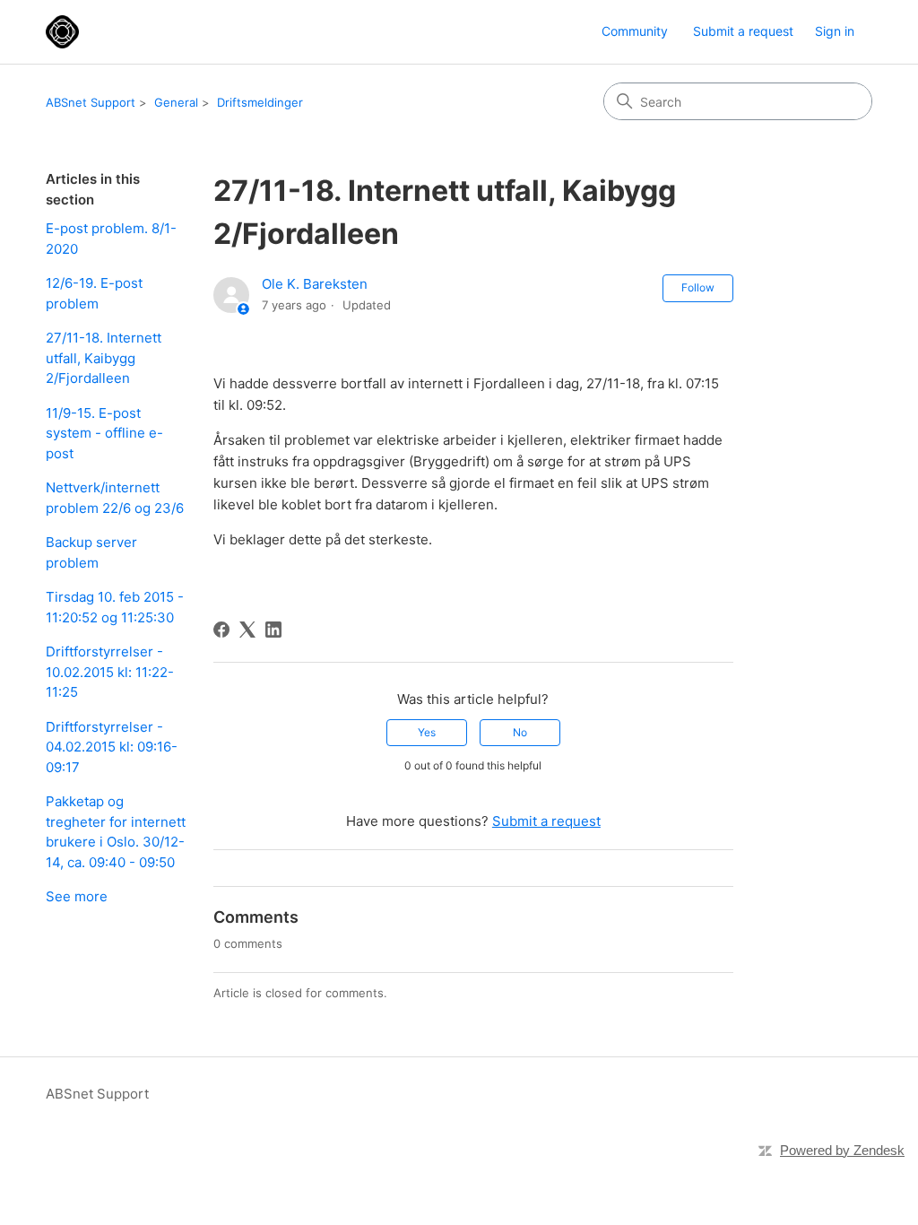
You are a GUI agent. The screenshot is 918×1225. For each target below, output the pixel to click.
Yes (427, 732)
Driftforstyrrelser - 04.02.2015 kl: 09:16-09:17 (112, 747)
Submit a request (743, 31)
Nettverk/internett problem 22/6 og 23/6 (115, 498)
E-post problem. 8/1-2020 (111, 238)
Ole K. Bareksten (315, 283)
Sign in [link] (834, 31)
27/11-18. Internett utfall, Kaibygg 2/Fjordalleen (103, 358)
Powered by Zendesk (842, 1150)
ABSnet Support (90, 102)
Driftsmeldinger (260, 102)
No (520, 732)
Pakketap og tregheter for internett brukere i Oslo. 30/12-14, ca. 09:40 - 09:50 (116, 832)
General (176, 102)
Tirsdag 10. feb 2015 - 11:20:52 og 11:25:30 (115, 607)
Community (635, 31)
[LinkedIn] (273, 629)
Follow (697, 287)
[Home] (62, 31)
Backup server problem (91, 552)
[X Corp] (247, 629)
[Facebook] (221, 629)
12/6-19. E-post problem (94, 293)
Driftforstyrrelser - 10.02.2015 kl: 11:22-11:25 (110, 671)
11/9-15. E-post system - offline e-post (104, 433)
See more (77, 896)
